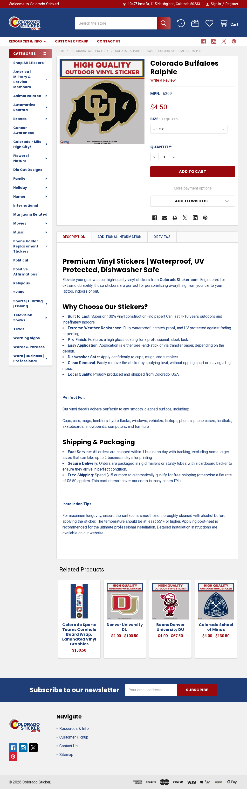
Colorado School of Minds (216, 627)
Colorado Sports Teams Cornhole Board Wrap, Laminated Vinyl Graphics (79, 634)
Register (232, 4)
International (25, 205)
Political (20, 260)
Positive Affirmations (25, 272)
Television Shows (22, 318)
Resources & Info (25, 41)
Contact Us (108, 41)
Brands (20, 118)
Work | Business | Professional (28, 358)
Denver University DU (125, 627)
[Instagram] (213, 41)
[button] (192, 201)
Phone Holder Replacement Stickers (25, 246)
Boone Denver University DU (170, 627)
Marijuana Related (30, 214)
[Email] (164, 217)
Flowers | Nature (21, 158)
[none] (102, 101)
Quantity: (161, 147)
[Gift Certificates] (196, 23)
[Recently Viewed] (182, 23)
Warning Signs (26, 338)
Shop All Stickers (28, 62)
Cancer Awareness (23, 130)
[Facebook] (203, 41)
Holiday (20, 187)
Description (74, 237)
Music (18, 232)
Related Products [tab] (81, 569)
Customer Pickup (71, 41)
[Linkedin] (195, 217)
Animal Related (27, 95)
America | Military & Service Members (22, 79)
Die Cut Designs (27, 169)
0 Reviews (162, 237)
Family (19, 178)
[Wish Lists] (210, 23)
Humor (19, 196)
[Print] (175, 217)
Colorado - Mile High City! (27, 144)
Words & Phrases (29, 347)
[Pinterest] (234, 41)
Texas (18, 329)
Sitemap (66, 754)
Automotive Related (24, 107)
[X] (224, 41)
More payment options (193, 188)
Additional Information (119, 237)
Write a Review (163, 80)
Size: (164, 119)
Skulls (18, 292)
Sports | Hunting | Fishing (28, 304)
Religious (21, 283)
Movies (19, 223)
